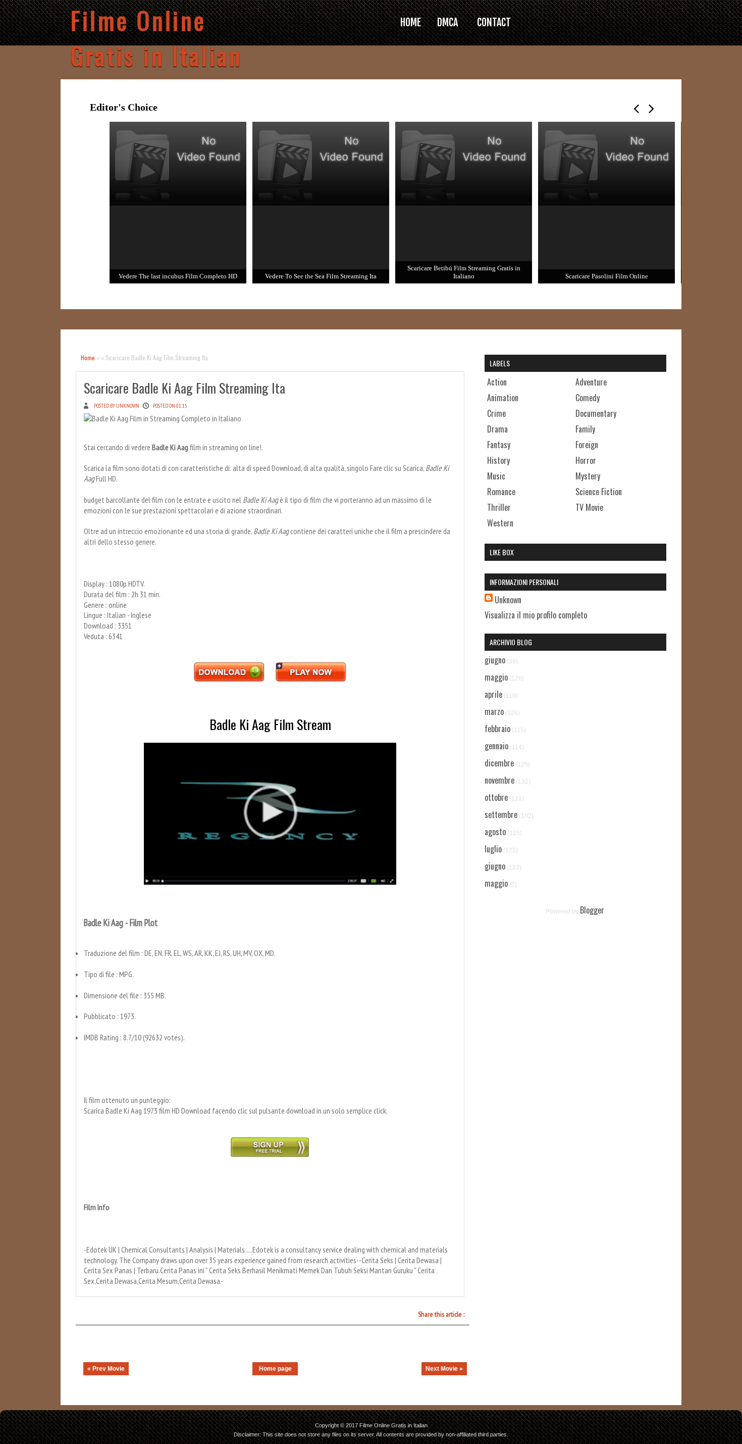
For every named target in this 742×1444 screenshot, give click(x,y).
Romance (501, 492)
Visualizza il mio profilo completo (536, 615)
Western (500, 523)
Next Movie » (444, 1368)
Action (497, 382)
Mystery (587, 476)
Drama (497, 429)
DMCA (447, 22)
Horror (585, 460)
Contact (494, 22)
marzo (494, 711)
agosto (495, 832)
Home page (275, 1368)
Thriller (499, 507)
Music (496, 476)
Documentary (595, 413)
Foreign (586, 445)
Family (585, 429)
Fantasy (498, 445)
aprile (493, 694)
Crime (496, 413)
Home (88, 357)
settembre (501, 814)
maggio (496, 677)
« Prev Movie (106, 1368)
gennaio (496, 746)
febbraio (497, 729)
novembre (499, 780)
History (498, 460)
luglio (493, 849)
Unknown (508, 600)
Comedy (587, 398)
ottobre (496, 797)
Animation (502, 398)
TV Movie (589, 507)
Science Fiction (598, 492)
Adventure (591, 382)
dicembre (499, 763)
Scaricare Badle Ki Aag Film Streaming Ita (184, 388)
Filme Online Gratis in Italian (156, 38)
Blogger (592, 910)
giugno (495, 660)
